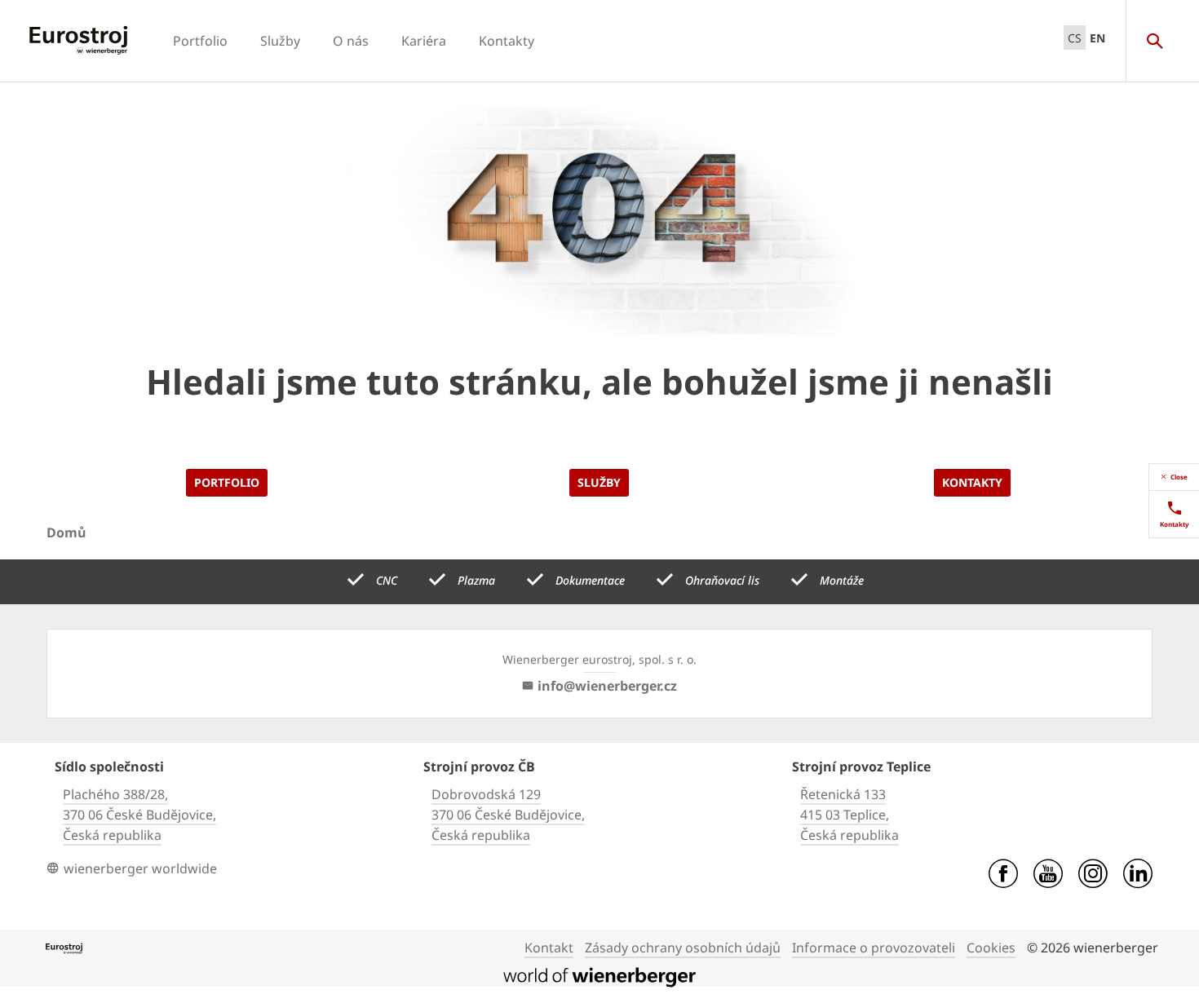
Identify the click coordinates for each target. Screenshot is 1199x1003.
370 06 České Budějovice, (139, 815)
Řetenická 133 (843, 794)
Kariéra (423, 41)
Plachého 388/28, (115, 794)
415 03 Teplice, (844, 815)
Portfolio (200, 41)
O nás (351, 41)
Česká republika (112, 835)
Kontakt (548, 948)
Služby (280, 41)
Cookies (991, 948)
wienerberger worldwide (140, 868)
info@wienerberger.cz (607, 686)
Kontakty (506, 41)
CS (1075, 38)
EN (1097, 38)
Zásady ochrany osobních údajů (683, 948)
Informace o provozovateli (873, 948)
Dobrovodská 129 (486, 794)
